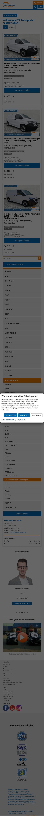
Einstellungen (36, 415)
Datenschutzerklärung (8, 420)
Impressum (21, 420)
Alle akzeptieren (10, 415)
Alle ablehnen (24, 415)
